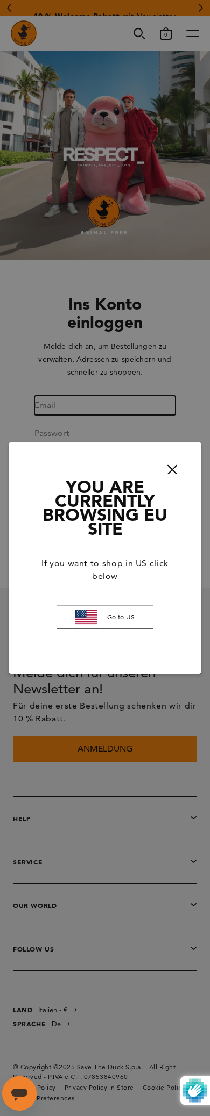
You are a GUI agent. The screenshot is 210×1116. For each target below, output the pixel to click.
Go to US (121, 617)
